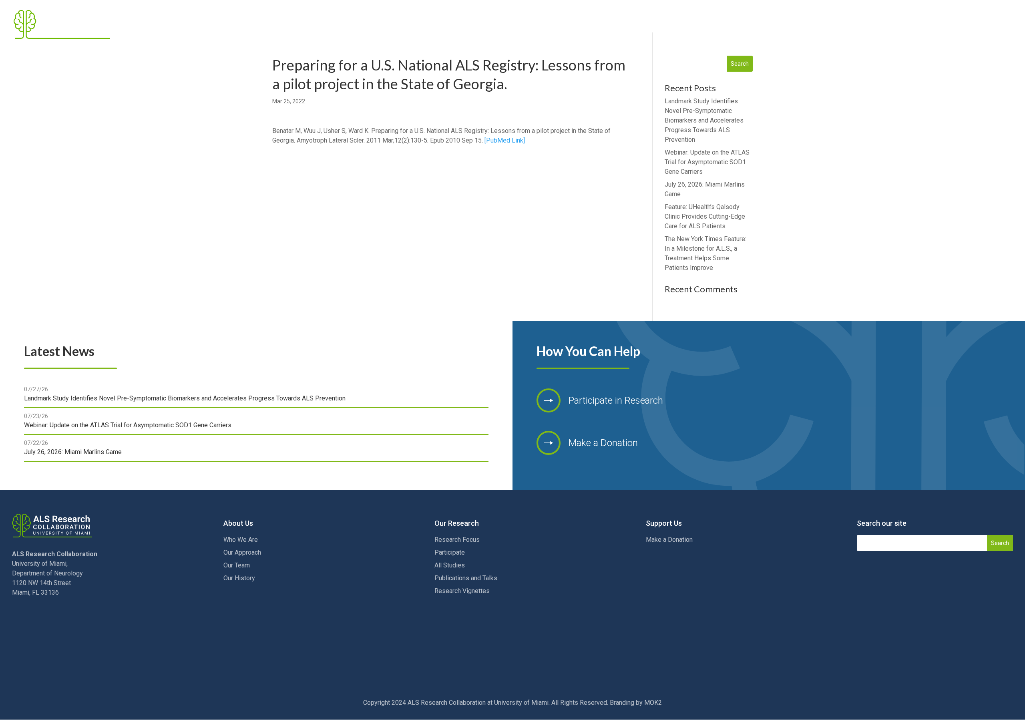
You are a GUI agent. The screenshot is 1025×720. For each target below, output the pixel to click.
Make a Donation (669, 539)
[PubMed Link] (504, 140)
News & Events (867, 24)
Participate (449, 552)
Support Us (926, 24)
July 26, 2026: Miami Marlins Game (73, 452)
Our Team (236, 565)
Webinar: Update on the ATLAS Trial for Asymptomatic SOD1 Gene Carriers (707, 162)
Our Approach (242, 552)
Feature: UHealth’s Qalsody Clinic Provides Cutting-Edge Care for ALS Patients (705, 216)
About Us (733, 24)
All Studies (449, 565)
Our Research (795, 24)
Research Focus (457, 539)
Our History (239, 578)
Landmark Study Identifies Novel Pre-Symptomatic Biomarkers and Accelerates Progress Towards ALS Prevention (704, 120)
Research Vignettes (462, 591)
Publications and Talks (465, 578)
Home (695, 24)
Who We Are (240, 539)
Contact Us (989, 24)
